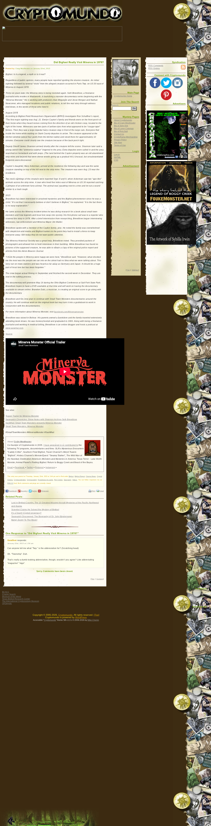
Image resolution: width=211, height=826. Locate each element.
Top (92, 579)
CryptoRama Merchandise (126, 137)
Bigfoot (71, 476)
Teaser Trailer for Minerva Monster (22, 416)
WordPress (81, 617)
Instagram (50, 467)
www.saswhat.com (14, 328)
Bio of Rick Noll (121, 131)
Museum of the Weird (11, 596)
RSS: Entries (154, 68)
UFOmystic (7, 603)
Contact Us (119, 134)
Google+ (24, 491)
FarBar (203, 610)
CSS (116, 160)
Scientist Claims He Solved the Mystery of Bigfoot (35, 509)
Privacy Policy (120, 140)
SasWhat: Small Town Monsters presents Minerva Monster (34, 423)
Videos (74, 480)
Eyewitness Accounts (45, 480)
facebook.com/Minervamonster (69, 312)
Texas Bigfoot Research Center (16, 599)
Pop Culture (58, 480)
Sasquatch (67, 480)
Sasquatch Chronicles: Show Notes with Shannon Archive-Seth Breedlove (41, 419)
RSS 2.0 (10, 483)
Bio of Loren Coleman (124, 128)
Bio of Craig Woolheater (125, 123)
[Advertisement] (62, 49)
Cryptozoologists (20, 480)
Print (93, 491)
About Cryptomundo (123, 120)
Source (9, 334)
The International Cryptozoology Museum (20, 601)
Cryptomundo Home (123, 96)
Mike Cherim (93, 620)
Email (10, 467)
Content (99, 579)
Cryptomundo (31, 5)
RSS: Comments (155, 65)
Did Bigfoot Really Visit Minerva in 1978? (79, 62)
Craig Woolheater (23, 442)
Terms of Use (120, 145)
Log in (117, 154)
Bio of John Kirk (121, 126)
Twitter (30, 467)
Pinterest (39, 467)
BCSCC (5, 592)
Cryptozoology (32, 480)
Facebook (20, 467)
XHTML (117, 157)
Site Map (118, 142)
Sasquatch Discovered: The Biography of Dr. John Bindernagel (41, 516)
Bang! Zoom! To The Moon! (24, 520)
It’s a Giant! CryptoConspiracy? (26, 513)
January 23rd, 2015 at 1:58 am (20, 543)
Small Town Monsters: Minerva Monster (25, 426)
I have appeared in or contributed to (61, 445)
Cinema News (91, 476)
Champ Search (9, 594)
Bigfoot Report (80, 476)
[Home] (125, 72)
